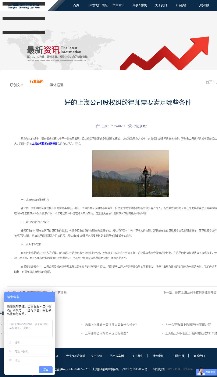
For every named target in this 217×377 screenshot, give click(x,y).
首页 (76, 5)
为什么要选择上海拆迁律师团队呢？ (189, 324)
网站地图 (158, 369)
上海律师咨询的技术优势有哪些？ (107, 333)
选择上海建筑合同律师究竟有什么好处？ (111, 324)
